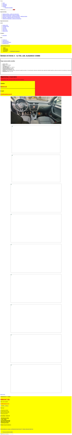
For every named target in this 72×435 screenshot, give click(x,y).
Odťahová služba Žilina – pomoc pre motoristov (12, 18)
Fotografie (5, 5)
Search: (1, 434)
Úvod (4, 3)
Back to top (2, 394)
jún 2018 (4, 27)
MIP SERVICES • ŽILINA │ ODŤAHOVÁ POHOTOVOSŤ (11, 429)
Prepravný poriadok (9, 7)
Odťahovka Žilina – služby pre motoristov (11, 14)
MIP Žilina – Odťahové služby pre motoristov (11, 17)
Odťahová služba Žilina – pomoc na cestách (11, 15)
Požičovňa (5, 4)
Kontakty (4, 6)
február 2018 (5, 31)
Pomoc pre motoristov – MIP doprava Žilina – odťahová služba (15, 16)
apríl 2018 (4, 28)
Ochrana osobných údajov (8, 432)
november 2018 (6, 26)
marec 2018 (5, 29)
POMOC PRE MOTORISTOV (27, 429)
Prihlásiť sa (5, 40)
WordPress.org (5, 43)
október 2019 (5, 25)
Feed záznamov (6, 41)
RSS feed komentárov (7, 42)
